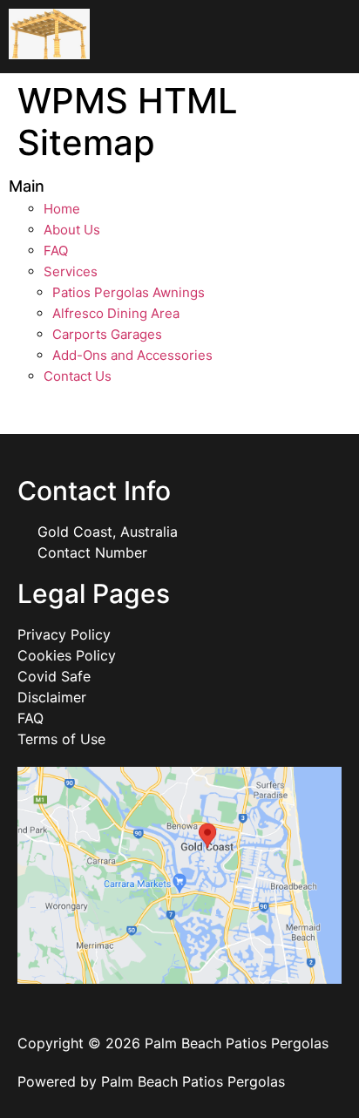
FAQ (56, 250)
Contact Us (78, 376)
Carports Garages (107, 334)
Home (62, 208)
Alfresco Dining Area (116, 313)
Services (71, 271)
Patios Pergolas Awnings (128, 292)
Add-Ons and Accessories (132, 355)
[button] (269, 36)
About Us (72, 229)
